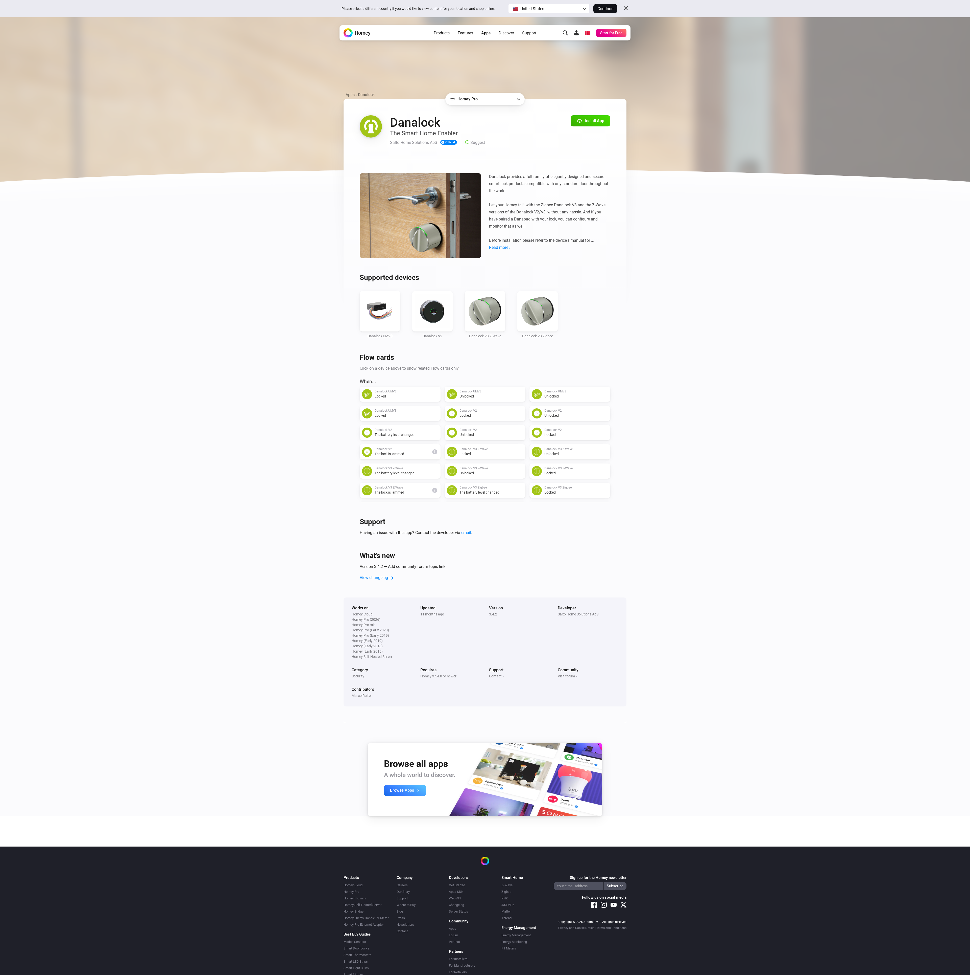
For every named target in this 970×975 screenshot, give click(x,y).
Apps (486, 33)
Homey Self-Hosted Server (362, 905)
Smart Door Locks (356, 948)
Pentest (454, 942)
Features (465, 33)
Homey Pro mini (355, 898)
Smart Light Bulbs (356, 968)
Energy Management (516, 935)
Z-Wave (507, 885)
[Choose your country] (587, 32)
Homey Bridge (353, 911)
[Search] (565, 32)
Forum (453, 935)
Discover (506, 33)
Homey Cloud (353, 885)
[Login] (576, 32)
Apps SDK (456, 892)
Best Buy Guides (357, 934)
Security (358, 676)
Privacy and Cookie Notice (576, 928)
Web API (455, 898)
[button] (548, 8)
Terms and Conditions (611, 928)
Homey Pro (351, 892)
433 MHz (507, 905)
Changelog (456, 905)
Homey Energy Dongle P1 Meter (366, 918)
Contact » (496, 676)
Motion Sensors (355, 942)
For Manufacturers (462, 965)
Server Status (458, 911)
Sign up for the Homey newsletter (598, 877)
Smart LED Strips (356, 961)
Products (442, 33)
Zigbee (506, 892)
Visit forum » (567, 676)
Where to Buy (406, 905)
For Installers (458, 959)
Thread (506, 918)
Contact (402, 931)
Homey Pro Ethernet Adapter (364, 924)
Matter (506, 911)
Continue (605, 8)
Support (529, 33)
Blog (400, 911)
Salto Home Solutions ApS (578, 614)
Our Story (403, 892)
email (466, 532)
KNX (504, 898)
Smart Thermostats (357, 955)
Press (401, 918)
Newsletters (405, 924)
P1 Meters (508, 948)
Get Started (457, 885)
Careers (402, 885)
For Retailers (458, 972)
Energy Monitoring (514, 942)
